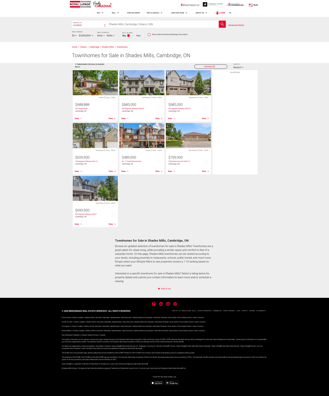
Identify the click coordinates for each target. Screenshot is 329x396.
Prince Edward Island (184, 317)
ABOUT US (200, 13)
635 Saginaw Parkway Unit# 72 (179, 108)
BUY (98, 13)
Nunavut (201, 317)
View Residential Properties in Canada (74, 335)
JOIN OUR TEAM (177, 13)
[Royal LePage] (90, 4)
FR (230, 13)
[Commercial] (235, 5)
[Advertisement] (235, 114)
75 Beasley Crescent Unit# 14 (179, 161)
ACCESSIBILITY (261, 311)
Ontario (74, 317)
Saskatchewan (115, 317)
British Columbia (96, 317)
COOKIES (252, 311)
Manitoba (106, 317)
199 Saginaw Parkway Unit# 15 (86, 161)
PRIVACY (245, 311)
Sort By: (236, 64)
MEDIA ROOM (186, 311)
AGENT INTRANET (229, 311)
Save (77, 118)
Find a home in (67, 317)
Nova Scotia (172, 317)
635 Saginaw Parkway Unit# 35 (133, 108)
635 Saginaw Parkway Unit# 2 (86, 214)
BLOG (194, 311)
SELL (114, 13)
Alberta (86, 317)
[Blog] (253, 5)
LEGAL (238, 311)
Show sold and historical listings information (168, 34)
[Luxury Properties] (213, 4)
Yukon (195, 317)
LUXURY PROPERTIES (204, 311)
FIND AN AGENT (133, 13)
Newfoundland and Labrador (142, 317)
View (111, 118)
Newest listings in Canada (96, 335)
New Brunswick (126, 317)
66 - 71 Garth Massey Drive (131, 161)
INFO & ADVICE (153, 13)
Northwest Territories (160, 317)
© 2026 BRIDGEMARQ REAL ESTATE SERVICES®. (85, 311)
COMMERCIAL (217, 311)
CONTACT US (176, 311)
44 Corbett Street (81, 108)
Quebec (80, 317)
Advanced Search (236, 25)
